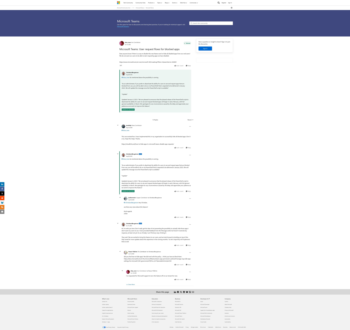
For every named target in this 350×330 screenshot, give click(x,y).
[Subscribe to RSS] (190, 292)
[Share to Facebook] (178, 292)
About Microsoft (228, 304)
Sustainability (228, 322)
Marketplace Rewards (205, 319)
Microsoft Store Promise (133, 319)
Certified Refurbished (132, 316)
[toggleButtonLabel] (231, 7)
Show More (131, 284)
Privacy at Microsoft (229, 310)
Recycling (225, 327)
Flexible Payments (131, 322)
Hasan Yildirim (132, 251)
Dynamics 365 (178, 307)
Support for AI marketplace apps (207, 310)
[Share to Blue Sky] (187, 292)
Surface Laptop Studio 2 (107, 307)
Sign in (205, 48)
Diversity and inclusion (230, 316)
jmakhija (128, 125)
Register (224, 3)
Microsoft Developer (204, 304)
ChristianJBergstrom (132, 72)
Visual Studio (203, 322)
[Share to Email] (193, 292)
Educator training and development (159, 316)
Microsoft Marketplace (205, 316)
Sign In (230, 3)
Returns (129, 310)
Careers (226, 301)
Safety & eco (218, 327)
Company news (228, 307)
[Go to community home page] (118, 2)
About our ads (233, 327)
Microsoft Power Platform (180, 313)
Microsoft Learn (203, 307)
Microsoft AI (177, 301)
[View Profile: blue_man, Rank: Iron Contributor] (121, 43)
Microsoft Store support (133, 307)
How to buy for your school (158, 313)
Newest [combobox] (190, 120)
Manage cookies (194, 327)
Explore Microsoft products (108, 319)
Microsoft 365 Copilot (180, 319)
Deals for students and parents (158, 319)
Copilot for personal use (107, 313)
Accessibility (227, 319)
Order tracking (131, 313)
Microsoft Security (179, 304)
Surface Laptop (105, 304)
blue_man (128, 42)
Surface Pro (104, 301)
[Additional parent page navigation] (133, 7)
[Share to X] (181, 292)
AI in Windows (105, 316)
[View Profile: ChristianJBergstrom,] (123, 73)
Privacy (187, 327)
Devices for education (156, 304)
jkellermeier (132, 197)
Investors (227, 313)
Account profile (131, 301)
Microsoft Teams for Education (158, 307)
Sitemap (171, 327)
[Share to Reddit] (184, 292)
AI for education (155, 322)
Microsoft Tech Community (206, 313)
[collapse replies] (118, 125)
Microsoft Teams (140, 7)
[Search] (219, 3)
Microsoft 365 (178, 310)
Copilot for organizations (107, 310)
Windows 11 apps (106, 322)
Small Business (178, 322)
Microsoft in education (157, 301)
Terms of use (203, 327)
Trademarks (210, 327)
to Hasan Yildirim (152, 271)
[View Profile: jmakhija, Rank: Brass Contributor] (123, 126)
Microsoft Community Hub (123, 7)
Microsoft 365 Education (157, 310)
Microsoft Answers (123, 26)
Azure (201, 301)
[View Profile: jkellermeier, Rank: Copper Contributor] (126, 198)
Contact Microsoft (179, 327)
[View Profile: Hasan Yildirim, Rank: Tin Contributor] (126, 252)
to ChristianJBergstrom (155, 197)
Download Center (131, 304)
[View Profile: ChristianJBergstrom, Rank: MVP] (123, 155)
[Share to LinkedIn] (175, 292)
